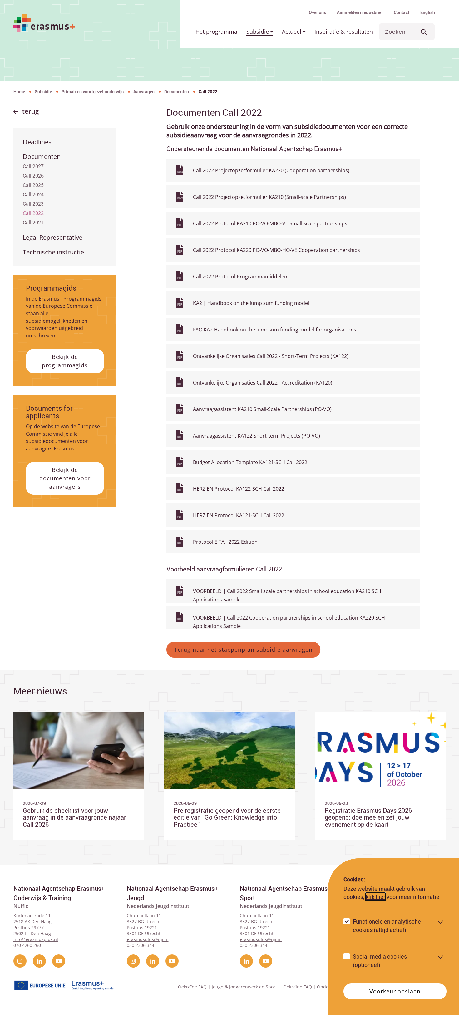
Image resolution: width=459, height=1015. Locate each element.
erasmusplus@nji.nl (148, 939)
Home (19, 92)
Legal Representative (52, 237)
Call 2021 (33, 222)
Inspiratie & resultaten (343, 31)
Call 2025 (33, 185)
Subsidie (258, 31)
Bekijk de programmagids (65, 361)
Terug (30, 111)
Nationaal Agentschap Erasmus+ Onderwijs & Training (59, 893)
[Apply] (424, 31)
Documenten (176, 92)
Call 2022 (33, 213)
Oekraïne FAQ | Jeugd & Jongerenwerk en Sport (227, 987)
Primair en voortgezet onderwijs (93, 92)
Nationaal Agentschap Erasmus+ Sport (285, 893)
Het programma (216, 31)
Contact (401, 12)
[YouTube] (58, 961)
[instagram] (20, 961)
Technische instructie (53, 252)
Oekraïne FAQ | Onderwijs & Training (322, 987)
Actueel (292, 31)
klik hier (375, 896)
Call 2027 (33, 166)
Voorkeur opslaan (394, 991)
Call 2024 (33, 194)
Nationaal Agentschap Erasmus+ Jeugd (172, 893)
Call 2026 (33, 175)
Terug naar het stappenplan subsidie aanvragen (243, 649)
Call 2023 (33, 203)
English (427, 12)
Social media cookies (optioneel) (380, 960)
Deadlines (37, 142)
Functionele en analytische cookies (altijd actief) (387, 926)
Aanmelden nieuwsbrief (360, 12)
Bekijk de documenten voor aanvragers (65, 478)
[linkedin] (39, 961)
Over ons (317, 12)
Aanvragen (144, 92)
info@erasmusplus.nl (35, 939)
